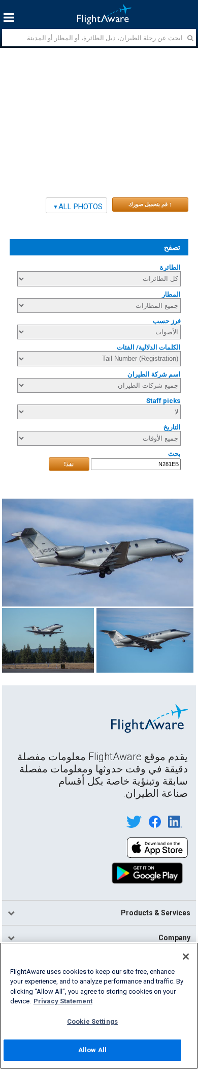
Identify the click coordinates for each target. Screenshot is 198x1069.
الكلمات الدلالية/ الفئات (149, 347)
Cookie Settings (92, 1021)
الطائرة (170, 267)
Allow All (92, 1050)
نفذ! (69, 464)
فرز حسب (167, 321)
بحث (174, 453)
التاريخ (172, 427)
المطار (171, 294)
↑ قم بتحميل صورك (150, 204)
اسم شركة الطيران (154, 374)
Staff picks (163, 401)
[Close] (186, 956)
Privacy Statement (63, 1001)
